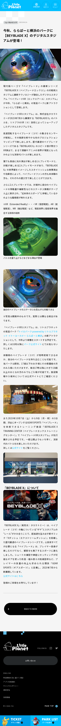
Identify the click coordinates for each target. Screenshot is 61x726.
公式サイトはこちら (13, 576)
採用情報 (6, 697)
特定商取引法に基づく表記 (13, 678)
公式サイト (17, 447)
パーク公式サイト (33, 344)
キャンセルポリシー (10, 686)
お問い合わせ (30, 661)
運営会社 (6, 690)
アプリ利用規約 (9, 682)
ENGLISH (7, 673)
